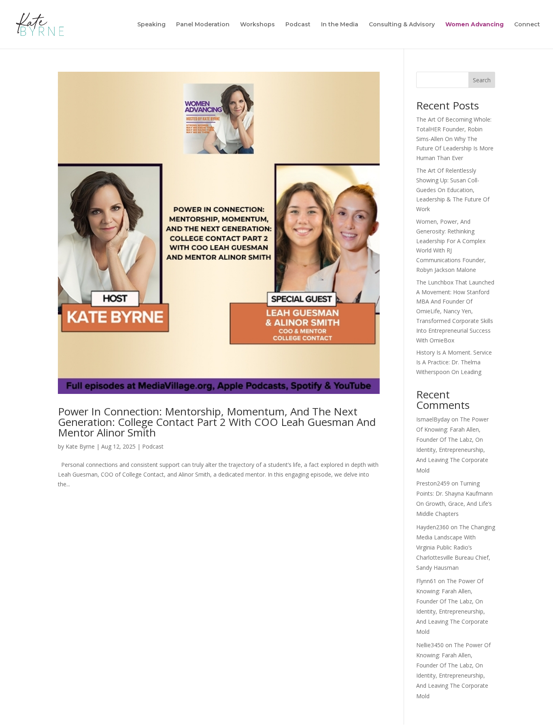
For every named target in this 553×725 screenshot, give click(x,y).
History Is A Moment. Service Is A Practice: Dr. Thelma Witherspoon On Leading (454, 362)
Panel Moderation (203, 24)
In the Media (339, 24)
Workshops (257, 24)
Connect (527, 24)
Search (482, 80)
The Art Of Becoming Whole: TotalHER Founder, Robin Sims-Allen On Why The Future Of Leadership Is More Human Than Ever (454, 138)
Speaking (151, 24)
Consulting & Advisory (402, 24)
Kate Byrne (80, 446)
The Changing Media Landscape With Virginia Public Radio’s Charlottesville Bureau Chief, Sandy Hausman (455, 547)
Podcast (298, 24)
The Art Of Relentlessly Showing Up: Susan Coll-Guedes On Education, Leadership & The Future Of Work (452, 190)
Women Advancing (474, 24)
